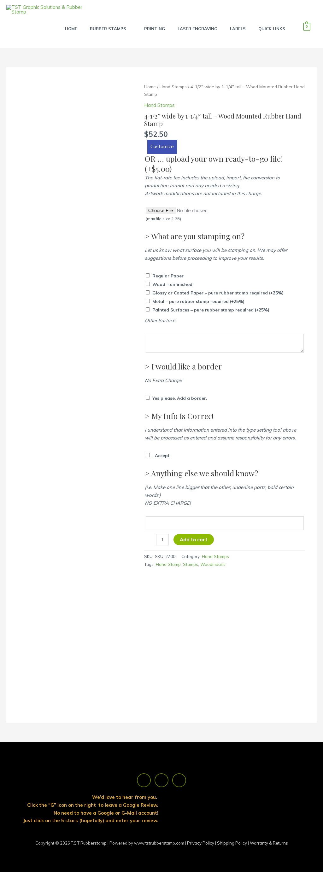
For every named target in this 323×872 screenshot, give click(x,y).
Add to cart (194, 540)
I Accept (160, 455)
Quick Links (271, 28)
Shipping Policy (232, 843)
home (71, 28)
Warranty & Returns (269, 843)
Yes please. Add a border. (179, 398)
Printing (154, 28)
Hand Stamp (168, 564)
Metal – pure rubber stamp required (198, 301)
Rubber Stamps (108, 28)
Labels (238, 28)
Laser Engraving (197, 28)
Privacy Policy (201, 843)
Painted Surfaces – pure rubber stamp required (210, 309)
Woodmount (212, 564)
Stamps (190, 564)
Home (150, 86)
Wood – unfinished (172, 284)
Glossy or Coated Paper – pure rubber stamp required (218, 292)
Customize (162, 146)
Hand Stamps (173, 86)
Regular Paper (168, 275)
